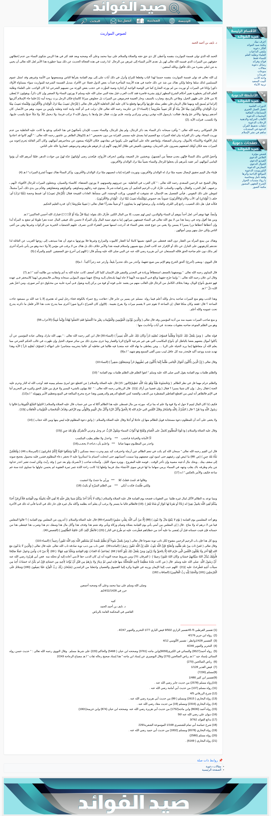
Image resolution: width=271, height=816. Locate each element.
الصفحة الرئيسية (211, 769)
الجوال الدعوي (258, 163)
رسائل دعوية (259, 64)
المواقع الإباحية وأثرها (254, 173)
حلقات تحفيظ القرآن (254, 125)
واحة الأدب (260, 77)
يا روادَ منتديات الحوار (254, 180)
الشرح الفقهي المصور (253, 183)
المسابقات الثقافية (255, 112)
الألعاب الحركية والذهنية (253, 119)
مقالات (262, 68)
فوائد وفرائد (259, 61)
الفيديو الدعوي (258, 160)
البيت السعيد (259, 81)
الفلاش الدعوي (257, 157)
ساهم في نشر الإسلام (254, 132)
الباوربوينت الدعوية (255, 170)
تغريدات (261, 74)
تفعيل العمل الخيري (255, 109)
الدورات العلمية (257, 105)
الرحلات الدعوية (257, 122)
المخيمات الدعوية (256, 115)
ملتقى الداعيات (257, 51)
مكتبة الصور (259, 186)
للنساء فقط (259, 58)
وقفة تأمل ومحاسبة (255, 177)
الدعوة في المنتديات (254, 129)
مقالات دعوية (213, 766)
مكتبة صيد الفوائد (256, 44)
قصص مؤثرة (259, 153)
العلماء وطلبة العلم (255, 54)
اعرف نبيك (260, 41)
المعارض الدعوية (256, 167)
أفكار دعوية (259, 48)
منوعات (262, 71)
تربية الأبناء (260, 84)
